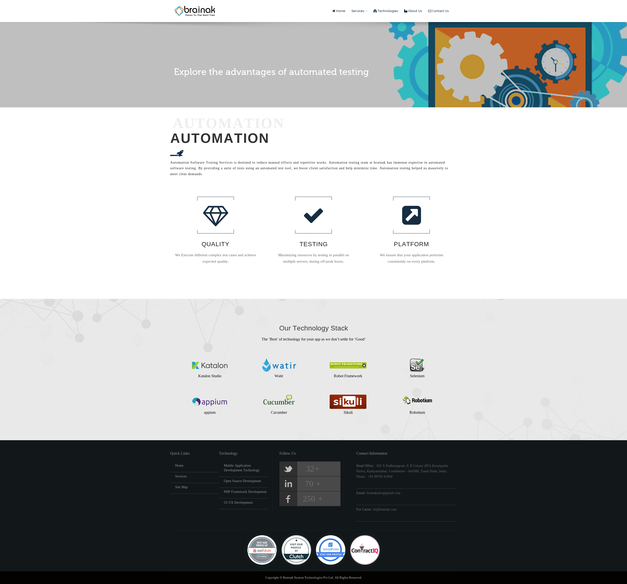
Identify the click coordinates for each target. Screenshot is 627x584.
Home (340, 11)
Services (358, 11)
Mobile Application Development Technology (242, 468)
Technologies (387, 11)
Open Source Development (242, 481)
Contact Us (440, 11)
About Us (414, 11)
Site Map (181, 487)
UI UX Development (238, 502)
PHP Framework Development (245, 492)
